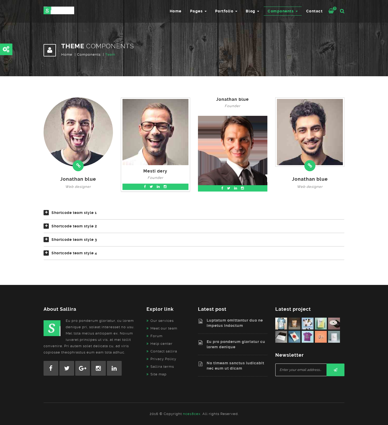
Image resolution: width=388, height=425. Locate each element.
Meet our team (163, 328)
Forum (156, 336)
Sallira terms (162, 367)
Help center (161, 344)
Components (89, 54)
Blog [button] (251, 11)
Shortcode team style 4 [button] (74, 253)
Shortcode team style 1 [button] (74, 213)
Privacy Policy (163, 359)
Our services (162, 321)
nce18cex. (192, 414)
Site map (158, 374)
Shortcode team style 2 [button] (74, 226)
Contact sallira (163, 351)
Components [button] (281, 11)
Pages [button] (197, 11)
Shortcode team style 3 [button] (74, 239)
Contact (314, 11)
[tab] (194, 214)
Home (176, 11)
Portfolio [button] (225, 11)
